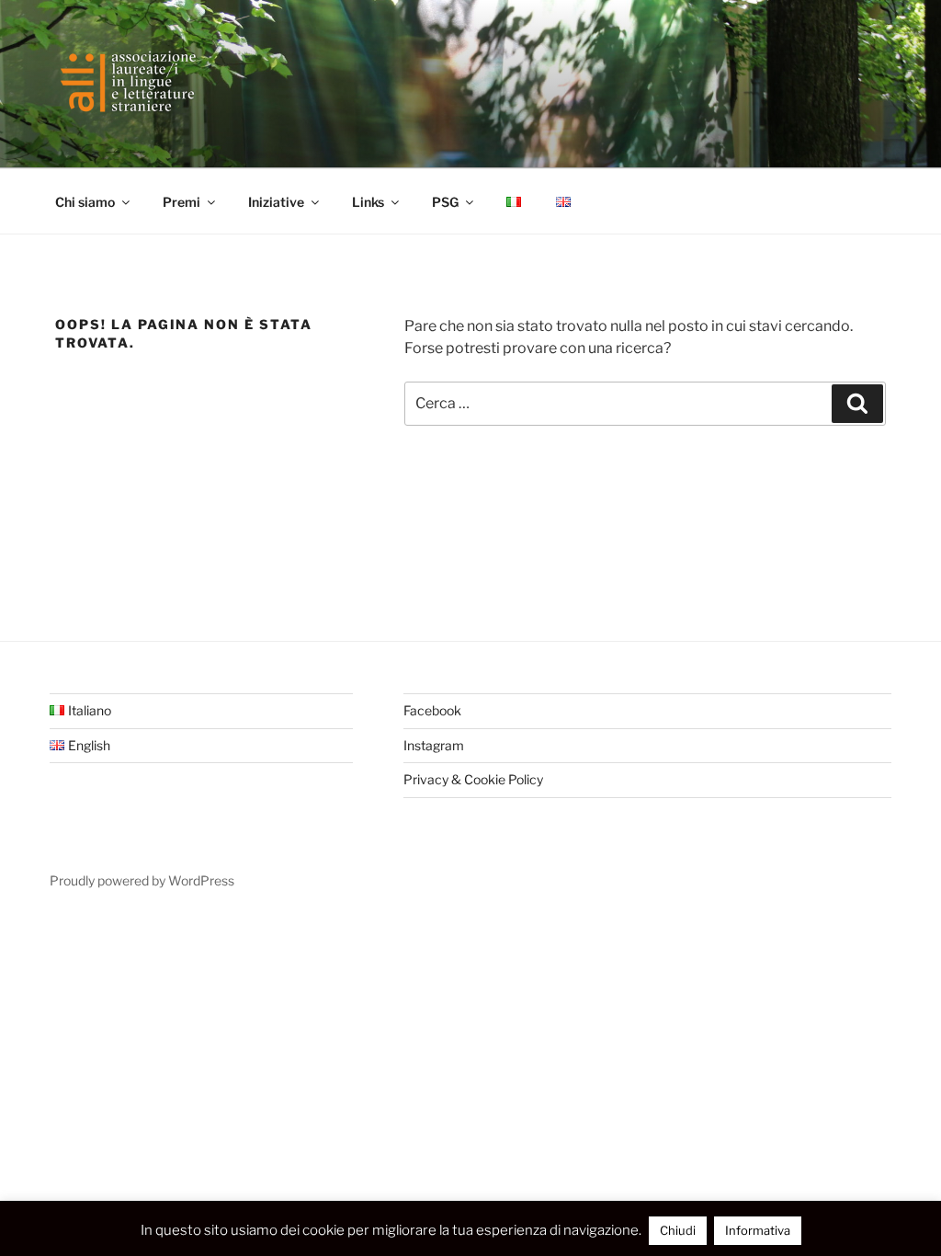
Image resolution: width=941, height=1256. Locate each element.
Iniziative (276, 202)
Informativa (757, 1230)
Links (368, 202)
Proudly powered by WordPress (142, 880)
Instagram (433, 745)
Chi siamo (85, 202)
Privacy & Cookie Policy (473, 779)
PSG (445, 202)
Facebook (432, 710)
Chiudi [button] (678, 1230)
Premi (181, 202)
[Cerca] (857, 403)
